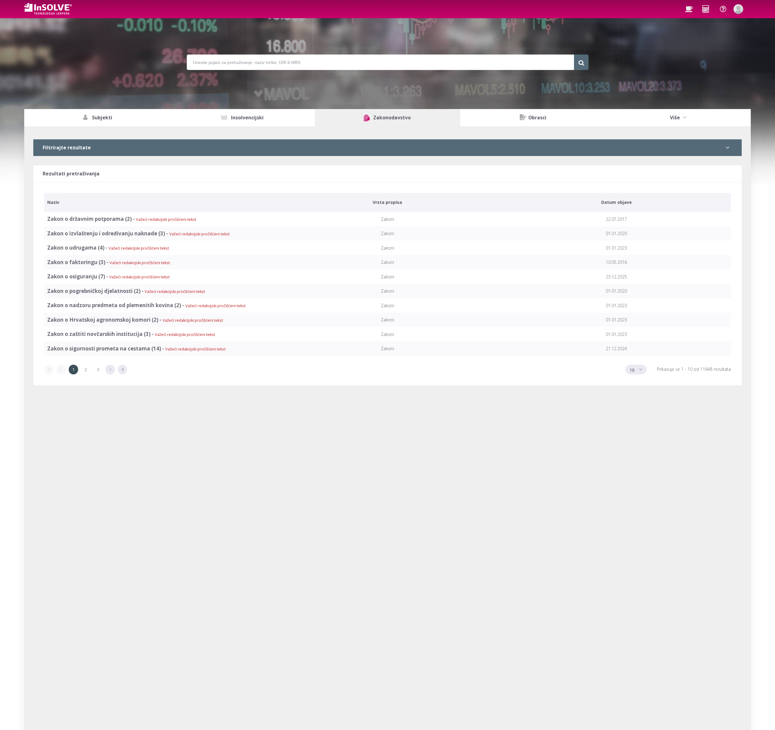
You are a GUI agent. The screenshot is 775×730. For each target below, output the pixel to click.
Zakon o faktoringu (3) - (108, 262)
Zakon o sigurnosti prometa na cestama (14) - (136, 348)
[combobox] (636, 369)
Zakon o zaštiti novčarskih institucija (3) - (131, 333)
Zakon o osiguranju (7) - (108, 276)
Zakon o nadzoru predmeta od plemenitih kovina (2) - (146, 305)
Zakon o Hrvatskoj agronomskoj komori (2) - (135, 319)
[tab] (387, 147)
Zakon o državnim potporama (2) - (121, 218)
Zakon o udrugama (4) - (108, 247)
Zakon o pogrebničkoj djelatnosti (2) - (126, 290)
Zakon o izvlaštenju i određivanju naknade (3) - (138, 233)
